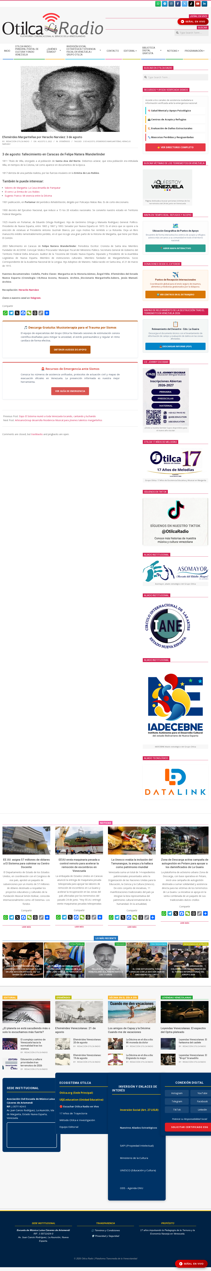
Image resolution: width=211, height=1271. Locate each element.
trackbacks (37, 434)
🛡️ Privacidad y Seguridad (105, 1236)
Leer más (26, 927)
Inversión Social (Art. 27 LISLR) (139, 1109)
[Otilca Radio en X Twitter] (184, 4)
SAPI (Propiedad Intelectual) (137, 1145)
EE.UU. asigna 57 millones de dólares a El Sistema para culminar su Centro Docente (26, 863)
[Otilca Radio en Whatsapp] (158, 4)
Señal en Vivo (193, 21)
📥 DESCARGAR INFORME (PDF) (175, 346)
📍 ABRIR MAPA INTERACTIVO (175, 248)
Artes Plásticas (77, 944)
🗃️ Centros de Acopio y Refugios (167, 119)
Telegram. (35, 297)
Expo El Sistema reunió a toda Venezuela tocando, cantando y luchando (57, 416)
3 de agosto (89, 141)
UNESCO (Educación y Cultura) (138, 1170)
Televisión (120, 944)
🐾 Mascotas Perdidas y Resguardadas (171, 137)
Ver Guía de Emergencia (70, 391)
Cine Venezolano (158, 944)
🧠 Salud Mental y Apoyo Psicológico (169, 110)
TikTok (177, 1109)
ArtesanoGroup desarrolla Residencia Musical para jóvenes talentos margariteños (58, 420)
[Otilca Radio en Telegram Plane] (164, 4)
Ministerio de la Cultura (134, 1158)
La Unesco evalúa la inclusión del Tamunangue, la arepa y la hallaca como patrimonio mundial (132, 863)
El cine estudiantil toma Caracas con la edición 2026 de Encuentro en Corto (147, 972)
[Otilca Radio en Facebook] (178, 4)
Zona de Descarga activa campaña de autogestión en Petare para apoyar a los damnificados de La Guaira (184, 863)
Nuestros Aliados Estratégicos (138, 1127)
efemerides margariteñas (108, 141)
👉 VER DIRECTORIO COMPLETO (175, 147)
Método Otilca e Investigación (77, 1120)
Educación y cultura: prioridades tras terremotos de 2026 (32, 1062)
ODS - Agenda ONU (131, 1188)
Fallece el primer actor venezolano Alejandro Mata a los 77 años (105, 972)
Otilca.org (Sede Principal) (76, 1092)
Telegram (177, 1101)
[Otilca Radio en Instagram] (171, 4)
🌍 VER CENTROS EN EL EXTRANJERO (175, 294)
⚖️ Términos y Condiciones (105, 1230)
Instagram (176, 1093)
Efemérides (64, 141)
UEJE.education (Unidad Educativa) (81, 1099)
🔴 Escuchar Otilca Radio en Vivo (79, 1106)
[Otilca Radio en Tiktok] (191, 4)
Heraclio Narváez (29, 289)
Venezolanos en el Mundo (196, 944)
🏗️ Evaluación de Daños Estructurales (170, 128)
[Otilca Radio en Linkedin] (204, 4)
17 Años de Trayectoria (73, 1113)
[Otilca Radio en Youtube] (198, 4)
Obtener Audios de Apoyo (70, 349)
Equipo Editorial (69, 1126)
